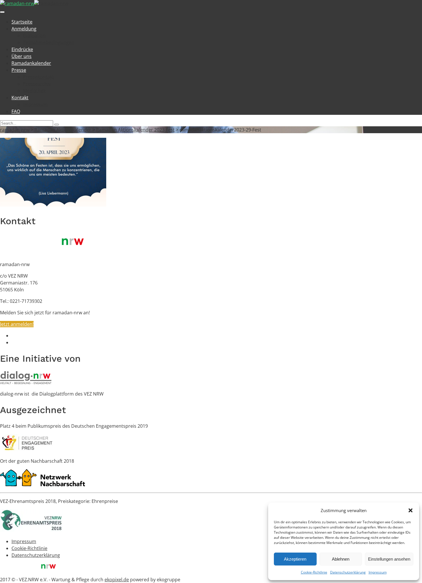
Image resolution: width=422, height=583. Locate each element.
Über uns (21, 56)
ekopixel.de (116, 579)
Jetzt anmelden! (17, 324)
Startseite (21, 22)
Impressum (378, 572)
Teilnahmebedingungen (48, 42)
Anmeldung (23, 29)
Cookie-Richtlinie (314, 572)
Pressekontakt (38, 77)
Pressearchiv (37, 84)
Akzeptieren (295, 559)
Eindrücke (22, 49)
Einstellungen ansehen (389, 559)
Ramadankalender (31, 63)
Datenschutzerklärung (348, 572)
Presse (18, 70)
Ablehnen (340, 559)
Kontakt (19, 97)
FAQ (15, 111)
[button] (410, 510)
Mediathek (34, 91)
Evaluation (34, 35)
